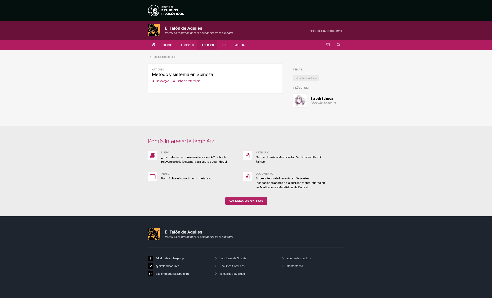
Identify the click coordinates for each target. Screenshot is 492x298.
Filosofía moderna (306, 78)
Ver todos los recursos (246, 201)
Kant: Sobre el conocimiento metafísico (186, 178)
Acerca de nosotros (299, 258)
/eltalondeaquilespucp (169, 258)
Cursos (167, 45)
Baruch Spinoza (318, 100)
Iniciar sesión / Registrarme (325, 30)
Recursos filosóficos (232, 266)
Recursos (207, 45)
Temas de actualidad (232, 273)
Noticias (240, 45)
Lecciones (187, 45)
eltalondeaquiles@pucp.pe (172, 273)
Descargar (162, 81)
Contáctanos (295, 266)
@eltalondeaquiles (167, 266)
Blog (224, 45)
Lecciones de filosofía (233, 258)
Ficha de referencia (188, 81)
